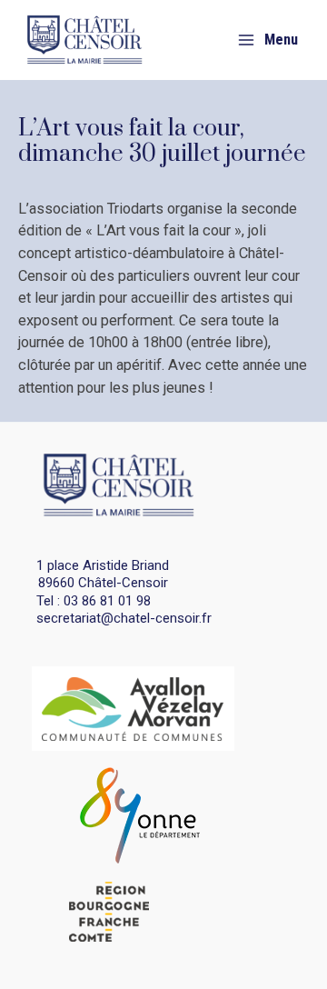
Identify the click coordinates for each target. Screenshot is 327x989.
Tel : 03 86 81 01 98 (93, 601)
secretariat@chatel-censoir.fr (124, 618)
